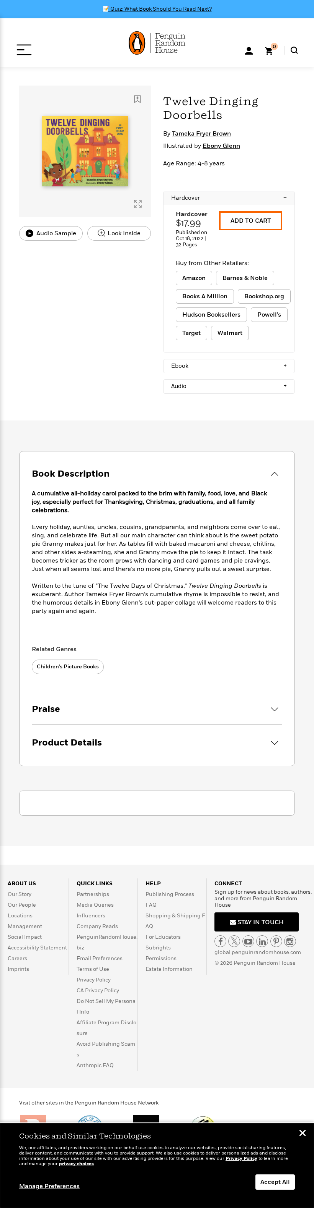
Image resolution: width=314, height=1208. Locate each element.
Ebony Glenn (221, 146)
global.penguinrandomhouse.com (257, 952)
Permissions (161, 958)
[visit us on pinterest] (276, 941)
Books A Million (204, 296)
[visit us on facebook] (220, 941)
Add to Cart (251, 221)
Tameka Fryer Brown (201, 133)
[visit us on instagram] (290, 941)
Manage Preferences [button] (49, 1186)
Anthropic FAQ (95, 1065)
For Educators (163, 937)
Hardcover (229, 198)
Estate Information (169, 969)
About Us (22, 883)
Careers (17, 958)
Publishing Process (170, 894)
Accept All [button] (275, 1182)
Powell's (269, 314)
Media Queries (95, 905)
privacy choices (76, 1164)
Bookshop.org (264, 296)
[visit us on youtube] (248, 941)
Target (191, 333)
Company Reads (97, 926)
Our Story (19, 894)
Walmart (230, 333)
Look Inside (123, 233)
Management (25, 926)
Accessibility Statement (37, 947)
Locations (20, 915)
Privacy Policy (94, 979)
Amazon (194, 278)
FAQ (151, 905)
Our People (22, 905)
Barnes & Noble (245, 278)
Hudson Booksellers (211, 314)
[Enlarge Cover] (138, 204)
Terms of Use (93, 969)
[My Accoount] (249, 50)
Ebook (229, 366)
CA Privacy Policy (98, 990)
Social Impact (25, 937)
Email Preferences (100, 958)
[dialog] (157, 1165)
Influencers (91, 915)
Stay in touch (260, 922)
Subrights (158, 947)
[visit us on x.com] (234, 941)
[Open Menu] (24, 50)
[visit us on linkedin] (262, 941)
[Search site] (294, 50)
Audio (229, 386)
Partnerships (93, 894)
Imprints (18, 969)
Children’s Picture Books (68, 666)
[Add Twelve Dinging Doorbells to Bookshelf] (137, 99)
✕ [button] (302, 1134)
